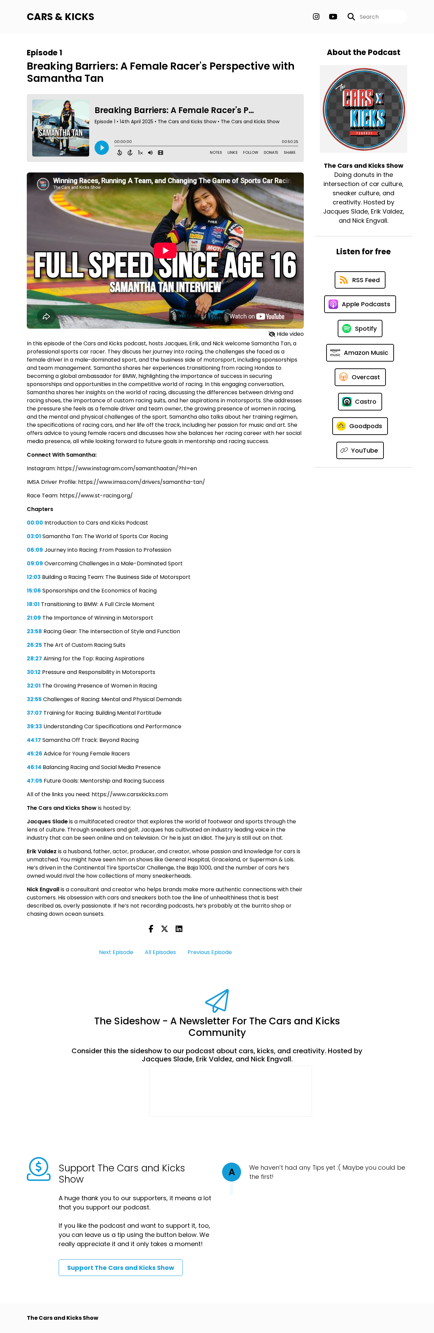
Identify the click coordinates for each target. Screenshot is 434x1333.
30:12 (34, 672)
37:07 (34, 713)
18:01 (33, 604)
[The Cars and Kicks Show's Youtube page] (329, 17)
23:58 (34, 631)
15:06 (34, 591)
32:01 (34, 686)
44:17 (34, 740)
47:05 (34, 781)
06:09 (35, 550)
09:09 (35, 563)
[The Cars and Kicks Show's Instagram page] (316, 17)
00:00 (35, 523)
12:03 (34, 577)
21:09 (34, 618)
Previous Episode (210, 952)
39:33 (34, 726)
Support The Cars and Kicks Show (120, 1267)
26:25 (34, 645)
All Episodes (160, 952)
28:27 (34, 658)
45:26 (34, 753)
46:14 (34, 767)
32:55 (34, 699)
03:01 (34, 536)
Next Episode (116, 952)
